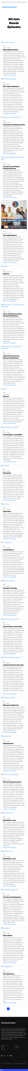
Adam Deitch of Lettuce (10, 50)
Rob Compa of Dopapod (11, 86)
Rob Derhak (7, 473)
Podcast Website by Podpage (20, 1063)
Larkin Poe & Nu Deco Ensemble (13, 665)
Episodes (3, 1045)
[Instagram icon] (5, 1055)
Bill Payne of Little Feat (11, 705)
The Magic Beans (8, 974)
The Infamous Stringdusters (12, 897)
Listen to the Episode (10, 75)
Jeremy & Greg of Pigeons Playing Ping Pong (11, 167)
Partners (3, 1049)
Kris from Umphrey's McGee (12, 782)
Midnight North (8, 743)
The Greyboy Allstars (10, 235)
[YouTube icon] (11, 1055)
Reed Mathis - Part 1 (9, 859)
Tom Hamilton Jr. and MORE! (12, 435)
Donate (16, 1045)
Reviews (17, 1047)
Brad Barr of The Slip (10, 588)
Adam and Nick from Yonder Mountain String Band (12, 315)
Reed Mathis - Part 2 (9, 820)
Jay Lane (6, 396)
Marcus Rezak (7, 935)
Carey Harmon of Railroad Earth (14, 125)
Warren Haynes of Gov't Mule (12, 626)
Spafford (6, 274)
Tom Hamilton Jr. (8, 550)
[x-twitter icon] (8, 1055)
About (2, 1047)
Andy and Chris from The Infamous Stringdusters (11, 357)
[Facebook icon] (2, 1055)
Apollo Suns (7, 511)
